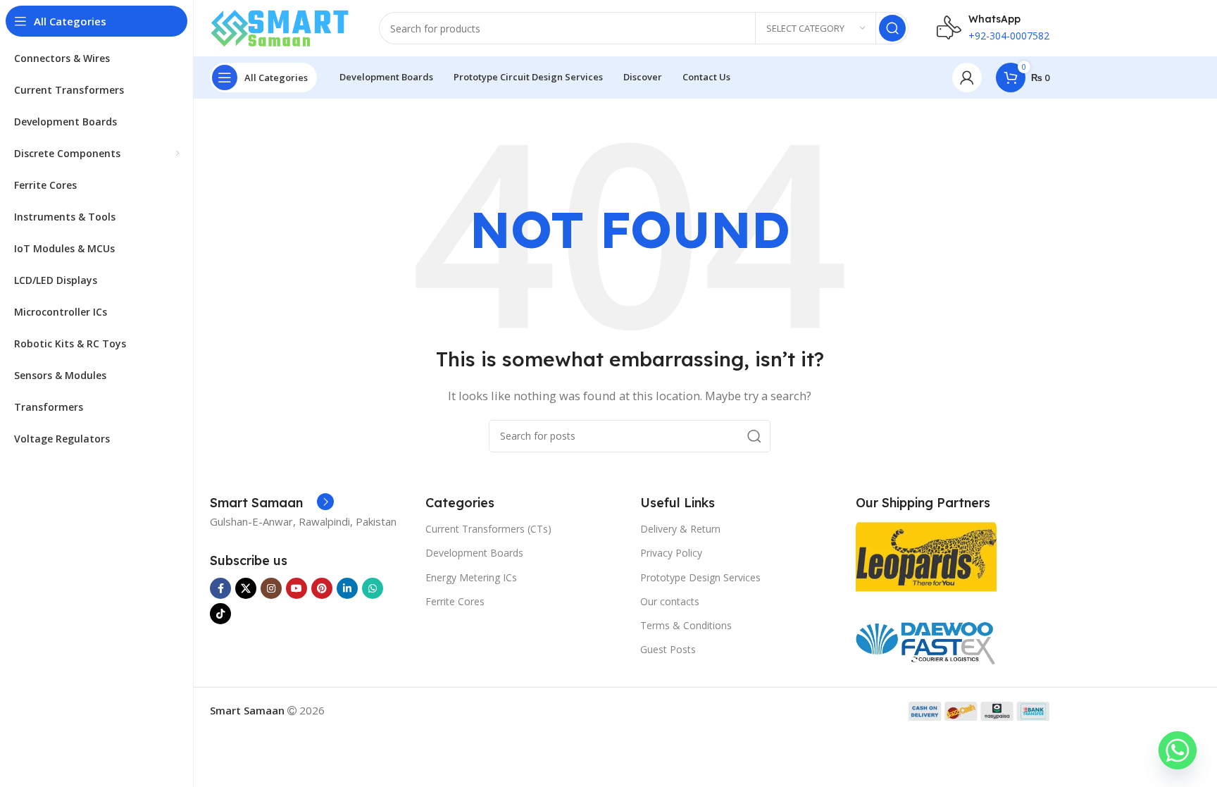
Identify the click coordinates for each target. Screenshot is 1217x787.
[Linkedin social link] (347, 588)
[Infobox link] (272, 503)
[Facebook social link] (220, 588)
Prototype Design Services (700, 577)
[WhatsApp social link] (372, 588)
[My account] (967, 77)
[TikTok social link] (220, 613)
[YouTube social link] (296, 588)
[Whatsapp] (1178, 750)
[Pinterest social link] (321, 588)
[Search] (892, 28)
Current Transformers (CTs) (488, 528)
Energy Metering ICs (471, 577)
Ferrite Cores (455, 601)
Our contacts (669, 601)
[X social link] (245, 588)
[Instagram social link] (271, 588)
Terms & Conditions (686, 625)
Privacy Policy (671, 552)
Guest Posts (668, 649)
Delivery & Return (680, 528)
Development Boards (474, 552)
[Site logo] (280, 27)
